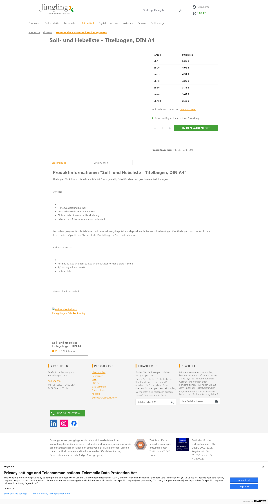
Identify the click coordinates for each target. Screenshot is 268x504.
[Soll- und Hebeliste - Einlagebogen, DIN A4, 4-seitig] (69, 323)
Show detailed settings (15, 493)
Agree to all (244, 480)
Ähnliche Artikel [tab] (70, 291)
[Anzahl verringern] (155, 128)
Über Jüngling (99, 372)
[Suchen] (180, 10)
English (8, 466)
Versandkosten (188, 109)
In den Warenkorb (196, 128)
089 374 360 (54, 381)
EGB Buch (97, 383)
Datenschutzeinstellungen (104, 397)
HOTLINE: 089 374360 (68, 413)
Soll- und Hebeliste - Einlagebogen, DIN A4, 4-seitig (68, 344)
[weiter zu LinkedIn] (53, 423)
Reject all (244, 486)
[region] (134, 327)
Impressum (97, 375)
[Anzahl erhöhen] (170, 128)
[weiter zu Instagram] (64, 423)
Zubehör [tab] (55, 291)
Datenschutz (98, 390)
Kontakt (96, 393)
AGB (94, 379)
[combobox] (159, 10)
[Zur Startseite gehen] (56, 9)
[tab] (70, 162)
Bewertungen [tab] (101, 162)
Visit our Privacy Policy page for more (51, 493)
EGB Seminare (99, 386)
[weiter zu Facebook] (74, 423)
